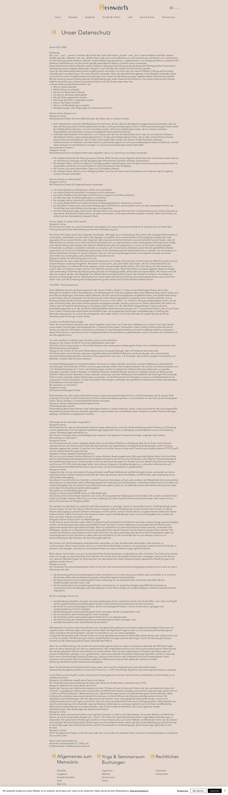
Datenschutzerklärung (139, 790)
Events (105, 780)
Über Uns (61, 784)
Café (59, 780)
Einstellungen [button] (182, 790)
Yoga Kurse (107, 770)
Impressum (161, 770)
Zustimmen (214, 790)
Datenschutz (162, 774)
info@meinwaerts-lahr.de (77, 746)
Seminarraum (108, 777)
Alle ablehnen (198, 790)
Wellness (106, 774)
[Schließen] (224, 791)
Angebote (62, 774)
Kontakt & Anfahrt (66, 777)
